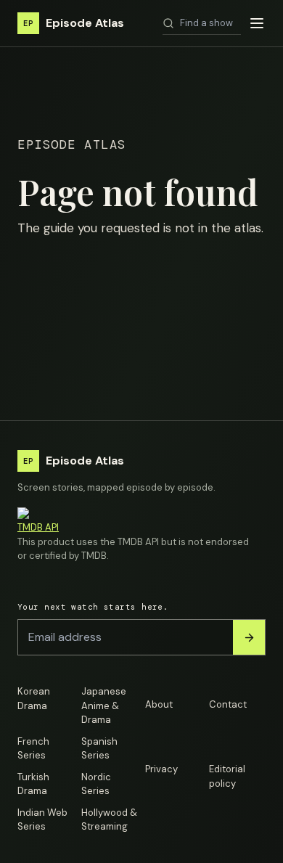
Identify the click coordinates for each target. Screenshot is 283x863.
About (159, 704)
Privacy (161, 769)
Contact (228, 704)
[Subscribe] (249, 637)
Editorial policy (227, 776)
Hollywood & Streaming (109, 819)
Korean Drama (33, 698)
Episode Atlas (73, 22)
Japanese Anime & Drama (103, 705)
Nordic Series (96, 784)
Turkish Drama (33, 784)
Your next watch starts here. (92, 607)
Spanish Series (99, 748)
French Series (33, 748)
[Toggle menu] (257, 23)
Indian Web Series (42, 819)
